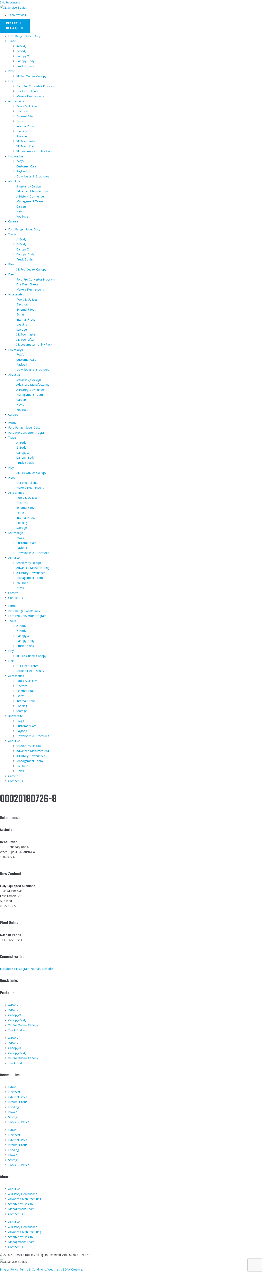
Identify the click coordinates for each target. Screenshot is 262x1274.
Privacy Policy (9, 1269)
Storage (21, 136)
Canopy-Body (25, 61)
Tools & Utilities (26, 106)
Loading (21, 131)
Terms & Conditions (32, 1269)
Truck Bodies (25, 66)
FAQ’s (20, 161)
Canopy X (22, 56)
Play (11, 71)
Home (12, 422)
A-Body (21, 46)
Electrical (22, 111)
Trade (12, 41)
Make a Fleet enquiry (30, 96)
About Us (14, 181)
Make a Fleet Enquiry (30, 487)
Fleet (11, 81)
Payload (21, 171)
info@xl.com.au (10, 862)
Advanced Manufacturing (32, 191)
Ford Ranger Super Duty (24, 36)
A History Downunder (30, 196)
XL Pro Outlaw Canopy (31, 76)
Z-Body (21, 51)
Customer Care (26, 166)
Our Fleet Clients (27, 91)
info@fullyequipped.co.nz (16, 911)
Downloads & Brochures (32, 176)
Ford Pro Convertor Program (35, 86)
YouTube (22, 216)
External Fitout (26, 116)
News (20, 211)
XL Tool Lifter (25, 146)
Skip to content (10, 2)
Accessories (16, 101)
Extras (20, 121)
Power (12, 1112)
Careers (21, 206)
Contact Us (15, 598)
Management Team (29, 201)
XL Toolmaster (26, 141)
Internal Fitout (25, 126)
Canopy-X (14, 1015)
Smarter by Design (28, 186)
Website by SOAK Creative (64, 1269)
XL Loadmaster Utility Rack (34, 151)
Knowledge (15, 156)
